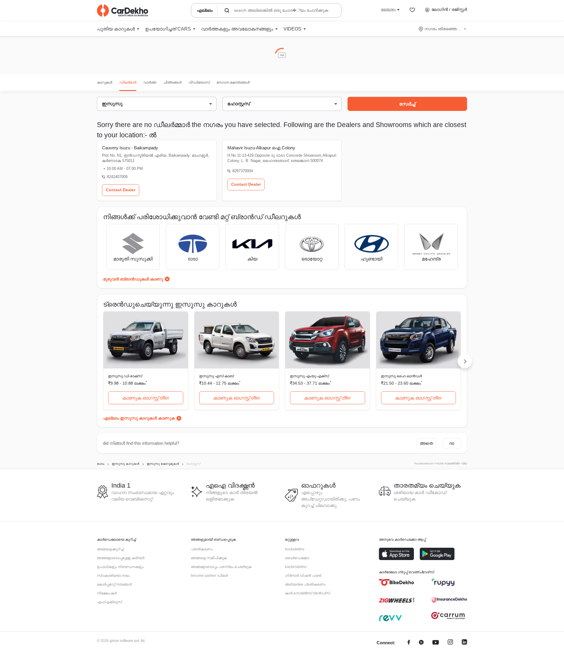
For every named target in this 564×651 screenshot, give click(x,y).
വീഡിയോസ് (199, 82)
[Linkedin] (464, 643)
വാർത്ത (149, 82)
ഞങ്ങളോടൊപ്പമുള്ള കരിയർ (120, 558)
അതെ (426, 443)
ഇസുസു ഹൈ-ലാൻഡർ (401, 376)
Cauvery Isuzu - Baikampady (130, 147)
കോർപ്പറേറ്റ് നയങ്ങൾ (114, 584)
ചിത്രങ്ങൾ (172, 82)
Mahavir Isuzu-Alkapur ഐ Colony (261, 147)
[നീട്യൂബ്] (435, 643)
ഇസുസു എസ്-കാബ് (216, 376)
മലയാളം (388, 9)
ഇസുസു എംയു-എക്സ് (309, 376)
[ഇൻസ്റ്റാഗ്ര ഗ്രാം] (450, 643)
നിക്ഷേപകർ (107, 593)
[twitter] (421, 643)
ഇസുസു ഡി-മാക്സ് (125, 376)
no (451, 443)
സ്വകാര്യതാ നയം (113, 576)
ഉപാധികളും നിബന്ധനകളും (120, 567)
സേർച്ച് (407, 104)
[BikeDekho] (396, 582)
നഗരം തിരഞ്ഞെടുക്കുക (442, 28)
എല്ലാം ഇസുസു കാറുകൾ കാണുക (139, 418)
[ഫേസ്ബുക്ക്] (408, 643)
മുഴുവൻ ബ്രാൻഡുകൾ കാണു (133, 279)
